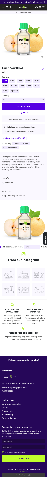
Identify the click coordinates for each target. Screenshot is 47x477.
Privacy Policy (8, 411)
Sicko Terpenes (24, 469)
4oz (22, 85)
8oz (29, 85)
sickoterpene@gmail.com (14, 387)
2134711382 (7, 391)
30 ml (36, 81)
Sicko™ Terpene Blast (10, 147)
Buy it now (23, 112)
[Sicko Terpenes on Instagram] (23, 254)
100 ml (14, 85)
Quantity (5, 96)
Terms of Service (9, 418)
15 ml (28, 81)
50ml (5, 85)
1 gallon (14, 90)
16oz (37, 85)
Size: (5, 77)
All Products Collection (21, 143)
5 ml (12, 81)
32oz (5, 90)
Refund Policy (7, 414)
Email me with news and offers (15, 452)
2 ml (5, 81)
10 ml (20, 81)
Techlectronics (23, 471)
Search (5, 407)
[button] (23, 475)
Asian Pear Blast (25, 12)
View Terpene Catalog (11, 404)
